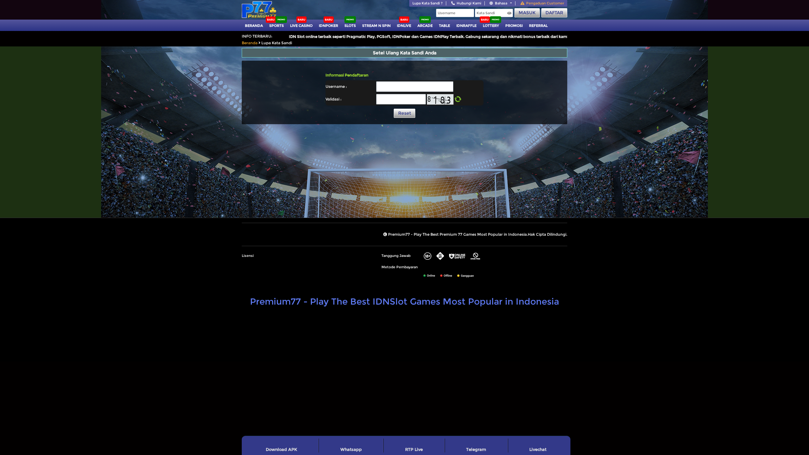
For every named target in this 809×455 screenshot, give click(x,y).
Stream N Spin (376, 25)
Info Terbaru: (257, 36)
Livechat (537, 449)
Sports (276, 25)
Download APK (281, 449)
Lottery (491, 25)
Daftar (554, 12)
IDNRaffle (466, 25)
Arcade (425, 25)
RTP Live (414, 449)
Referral (538, 25)
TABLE (444, 25)
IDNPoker (328, 25)
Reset (404, 113)
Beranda (254, 25)
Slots (350, 25)
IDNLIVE (404, 25)
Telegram (476, 449)
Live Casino (301, 25)
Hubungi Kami (469, 3)
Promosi (514, 25)
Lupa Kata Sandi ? (427, 3)
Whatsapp (351, 449)
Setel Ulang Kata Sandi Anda (404, 53)
